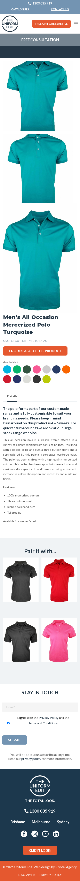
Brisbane (17, 822)
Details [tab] (12, 396)
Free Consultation (40, 40)
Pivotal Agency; (66, 867)
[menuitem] (60, 9)
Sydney (63, 822)
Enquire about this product (35, 351)
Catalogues (20, 9)
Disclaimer (26, 875)
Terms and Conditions (43, 723)
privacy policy (31, 759)
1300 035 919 (42, 811)
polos (32, 433)
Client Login (40, 850)
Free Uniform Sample (51, 23)
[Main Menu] (76, 23)
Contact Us (60, 9)
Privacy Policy (48, 717)
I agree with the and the (43, 720)
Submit (14, 740)
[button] (67, 70)
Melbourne (41, 822)
